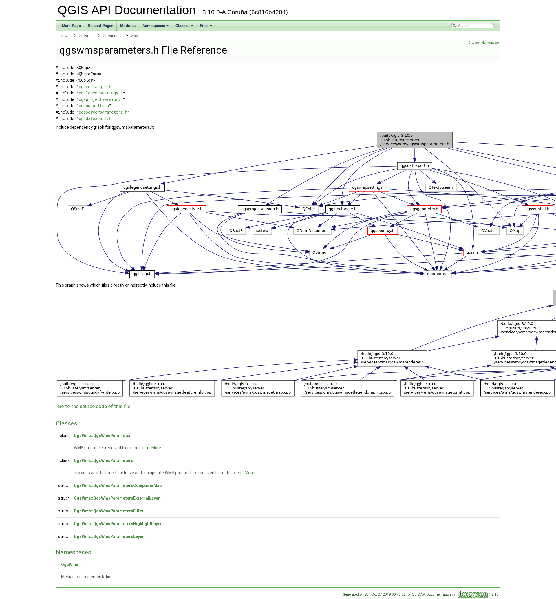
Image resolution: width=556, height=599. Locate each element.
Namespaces (155, 27)
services (110, 35)
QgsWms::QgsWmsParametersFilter (109, 511)
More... (157, 447)
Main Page (71, 25)
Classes (184, 27)
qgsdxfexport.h (95, 118)
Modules (128, 25)
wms (135, 35)
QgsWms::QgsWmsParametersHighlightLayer (118, 523)
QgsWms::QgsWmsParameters (103, 460)
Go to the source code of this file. (94, 406)
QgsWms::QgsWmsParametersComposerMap (118, 485)
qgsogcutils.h (94, 105)
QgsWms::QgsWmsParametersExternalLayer (117, 498)
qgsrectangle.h (95, 86)
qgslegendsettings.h (101, 93)
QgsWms (69, 564)
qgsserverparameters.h (103, 112)
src (64, 35)
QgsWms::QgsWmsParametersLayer (109, 536)
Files (206, 27)
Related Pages (100, 25)
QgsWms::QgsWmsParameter (102, 435)
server (85, 35)
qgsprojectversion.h (101, 99)
